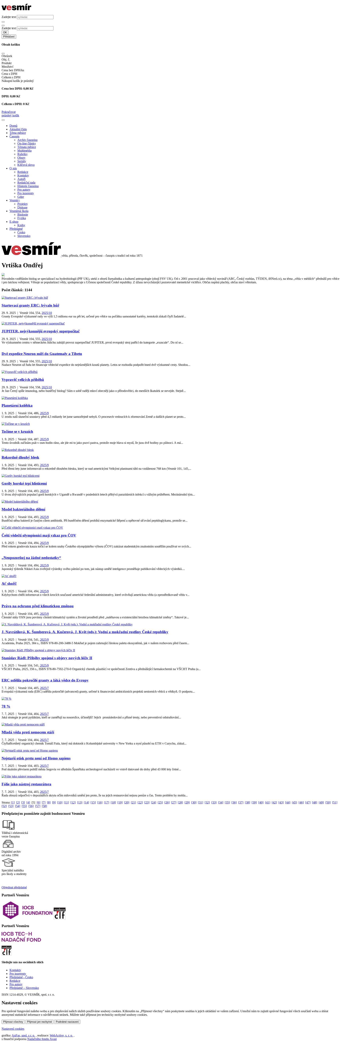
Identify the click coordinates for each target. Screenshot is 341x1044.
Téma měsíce (17, 132)
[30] (193, 802)
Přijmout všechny (13, 1021)
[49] (321, 802)
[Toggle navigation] (3, 120)
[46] (301, 802)
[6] (38, 802)
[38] (247, 802)
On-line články (26, 143)
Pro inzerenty (25, 193)
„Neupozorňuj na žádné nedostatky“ (31, 558)
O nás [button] (13, 168)
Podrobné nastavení (67, 1021)
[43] (281, 802)
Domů (13, 125)
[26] (167, 802)
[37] (240, 802)
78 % (6, 706)
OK (5, 32)
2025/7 (44, 688)
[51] (334, 802)
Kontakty (23, 175)
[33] (213, 802)
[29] (187, 802)
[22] (140, 802)
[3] (23, 802)
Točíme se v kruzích (17, 431)
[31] (200, 802)
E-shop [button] (13, 221)
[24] (153, 802)
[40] (260, 802)
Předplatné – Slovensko (24, 988)
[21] (133, 802)
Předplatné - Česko (21, 977)
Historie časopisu (28, 186)
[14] (86, 802)
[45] (294, 802)
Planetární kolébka (17, 405)
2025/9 (44, 413)
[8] (49, 802)
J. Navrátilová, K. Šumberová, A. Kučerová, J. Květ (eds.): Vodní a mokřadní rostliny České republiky (85, 632)
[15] (93, 802)
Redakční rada (26, 182)
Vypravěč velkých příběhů (23, 379)
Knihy (21, 225)
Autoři (21, 179)
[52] (4, 806)
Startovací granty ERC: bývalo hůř (30, 305)
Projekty (22, 204)
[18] (113, 802)
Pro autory (23, 189)
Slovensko (23, 236)
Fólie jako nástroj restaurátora (26, 784)
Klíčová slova (26, 164)
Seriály (21, 161)
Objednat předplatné (14, 887)
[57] (37, 806)
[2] (18, 802)
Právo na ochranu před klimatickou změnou (38, 606)
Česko (21, 232)
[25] (160, 802)
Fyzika (21, 218)
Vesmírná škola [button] (18, 211)
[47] (307, 802)
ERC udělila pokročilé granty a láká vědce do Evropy (45, 680)
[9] (54, 802)
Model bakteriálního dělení (23, 509)
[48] (314, 802)
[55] (24, 806)
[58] (44, 806)
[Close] (3, 53)
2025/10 (47, 313)
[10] (59, 802)
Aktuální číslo (18, 129)
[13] (79, 802)
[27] (173, 802)
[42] (274, 802)
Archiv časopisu (27, 140)
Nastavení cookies (13, 1028)
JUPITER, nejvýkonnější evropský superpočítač (41, 331)
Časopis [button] (14, 136)
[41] (267, 802)
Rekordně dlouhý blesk (20, 457)
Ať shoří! (9, 583)
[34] (220, 802)
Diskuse (22, 207)
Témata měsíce (26, 147)
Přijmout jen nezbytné (39, 1021)
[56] (31, 806)
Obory (21, 157)
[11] (66, 802)
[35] (227, 802)
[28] (180, 802)
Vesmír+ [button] (14, 200)
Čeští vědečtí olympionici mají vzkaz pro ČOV (39, 535)
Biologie (22, 214)
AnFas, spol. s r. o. (23, 1035)
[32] (207, 802)
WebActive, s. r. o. (61, 1035)
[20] (126, 802)
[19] (120, 802)
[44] (287, 802)
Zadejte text (9, 17)
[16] (99, 802)
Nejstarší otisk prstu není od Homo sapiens (36, 758)
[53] (10, 806)
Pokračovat (9, 112)
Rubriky (22, 154)
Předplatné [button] (16, 228)
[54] (17, 806)
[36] (234, 802)
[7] (43, 802)
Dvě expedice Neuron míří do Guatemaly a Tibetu (42, 354)
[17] (106, 802)
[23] (146, 802)
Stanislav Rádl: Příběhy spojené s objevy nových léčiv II (47, 658)
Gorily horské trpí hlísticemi (24, 483)
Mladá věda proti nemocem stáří (28, 732)
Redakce (22, 172)
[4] (28, 802)
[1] (13, 802)
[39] (254, 802)
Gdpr (20, 196)
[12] (73, 802)
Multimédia (24, 150)
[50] (328, 802)
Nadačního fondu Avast (42, 1039)
